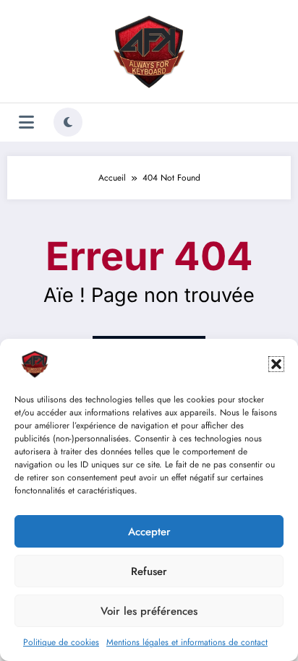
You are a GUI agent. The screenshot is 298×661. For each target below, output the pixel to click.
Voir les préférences (149, 611)
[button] (276, 364)
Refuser (149, 571)
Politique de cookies (61, 642)
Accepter (149, 532)
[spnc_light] (68, 122)
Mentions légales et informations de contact (187, 642)
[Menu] (26, 122)
